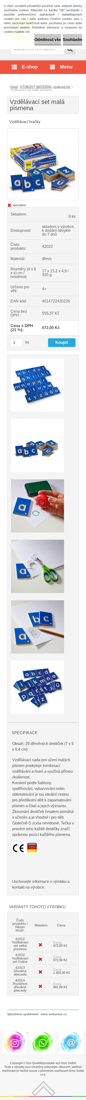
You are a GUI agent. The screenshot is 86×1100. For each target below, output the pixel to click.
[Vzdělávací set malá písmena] (43, 130)
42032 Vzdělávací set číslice (20, 958)
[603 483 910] (43, 1031)
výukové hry (62, 87)
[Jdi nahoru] (43, 1083)
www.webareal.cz (54, 1014)
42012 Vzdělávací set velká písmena (20, 944)
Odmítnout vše (47, 40)
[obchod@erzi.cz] (71, 1031)
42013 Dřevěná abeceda (20, 971)
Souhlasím (72, 40)
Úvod (13, 87)
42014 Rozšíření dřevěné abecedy (20, 985)
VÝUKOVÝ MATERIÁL (36, 87)
